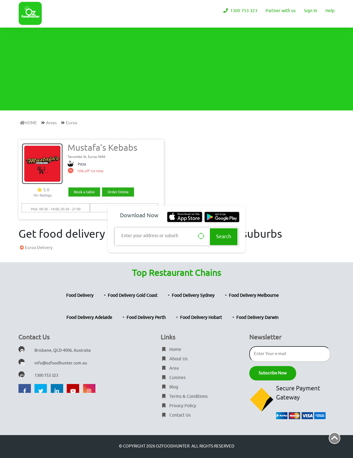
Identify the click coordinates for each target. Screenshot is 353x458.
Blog (173, 387)
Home (174, 349)
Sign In (310, 11)
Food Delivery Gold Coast (132, 295)
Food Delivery (79, 295)
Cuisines (177, 377)
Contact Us (179, 415)
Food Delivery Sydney (193, 295)
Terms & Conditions (188, 396)
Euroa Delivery (38, 247)
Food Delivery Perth (146, 317)
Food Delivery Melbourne (254, 295)
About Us (178, 359)
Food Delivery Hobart (201, 317)
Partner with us (281, 11)
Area (173, 368)
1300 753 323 (243, 11)
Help (330, 11)
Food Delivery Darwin (257, 317)
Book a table (84, 192)
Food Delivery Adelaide (89, 317)
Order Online (118, 192)
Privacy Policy (182, 406)
